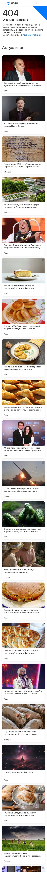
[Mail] (8, 3)
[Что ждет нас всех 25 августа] (23, 764)
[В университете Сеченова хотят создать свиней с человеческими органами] (23, 723)
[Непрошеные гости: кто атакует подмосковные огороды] (23, 561)
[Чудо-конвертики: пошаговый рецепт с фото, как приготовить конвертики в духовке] (23, 399)
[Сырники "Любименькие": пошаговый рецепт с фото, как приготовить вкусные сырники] (23, 318)
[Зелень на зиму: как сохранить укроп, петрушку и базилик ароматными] (23, 196)
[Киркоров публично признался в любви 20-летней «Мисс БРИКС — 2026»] (23, 683)
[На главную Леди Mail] (14, 3)
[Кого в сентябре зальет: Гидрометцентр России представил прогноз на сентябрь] (23, 845)
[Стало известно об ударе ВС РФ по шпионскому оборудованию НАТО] (23, 480)
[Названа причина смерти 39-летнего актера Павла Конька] (23, 115)
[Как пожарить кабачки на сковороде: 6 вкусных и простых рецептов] (23, 358)
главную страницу (32, 35)
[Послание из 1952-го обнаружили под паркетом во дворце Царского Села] (23, 155)
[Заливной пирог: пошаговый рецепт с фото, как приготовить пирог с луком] (23, 601)
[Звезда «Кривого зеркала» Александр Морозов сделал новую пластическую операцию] (23, 237)
